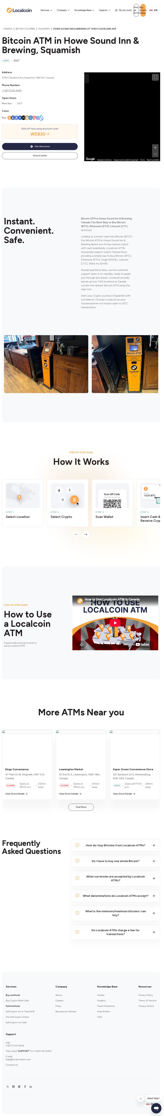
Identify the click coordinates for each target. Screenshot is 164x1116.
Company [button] (62, 10)
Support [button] (103, 10)
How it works (40, 155)
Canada (7, 29)
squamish (44, 29)
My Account (125, 10)
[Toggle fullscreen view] (155, 77)
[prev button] (76, 534)
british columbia (25, 29)
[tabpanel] (81, 508)
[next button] (85, 534)
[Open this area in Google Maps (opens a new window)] (90, 159)
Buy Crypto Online (143, 10)
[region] (122, 116)
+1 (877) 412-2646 (11, 90)
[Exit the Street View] (86, 78)
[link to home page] (19, 10)
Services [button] (45, 10)
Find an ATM (136, 10)
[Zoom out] (155, 154)
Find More (81, 807)
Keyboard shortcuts (104, 160)
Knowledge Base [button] (82, 10)
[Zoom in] (155, 147)
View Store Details (15, 793)
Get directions (42, 146)
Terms (142, 160)
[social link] (8, 1086)
